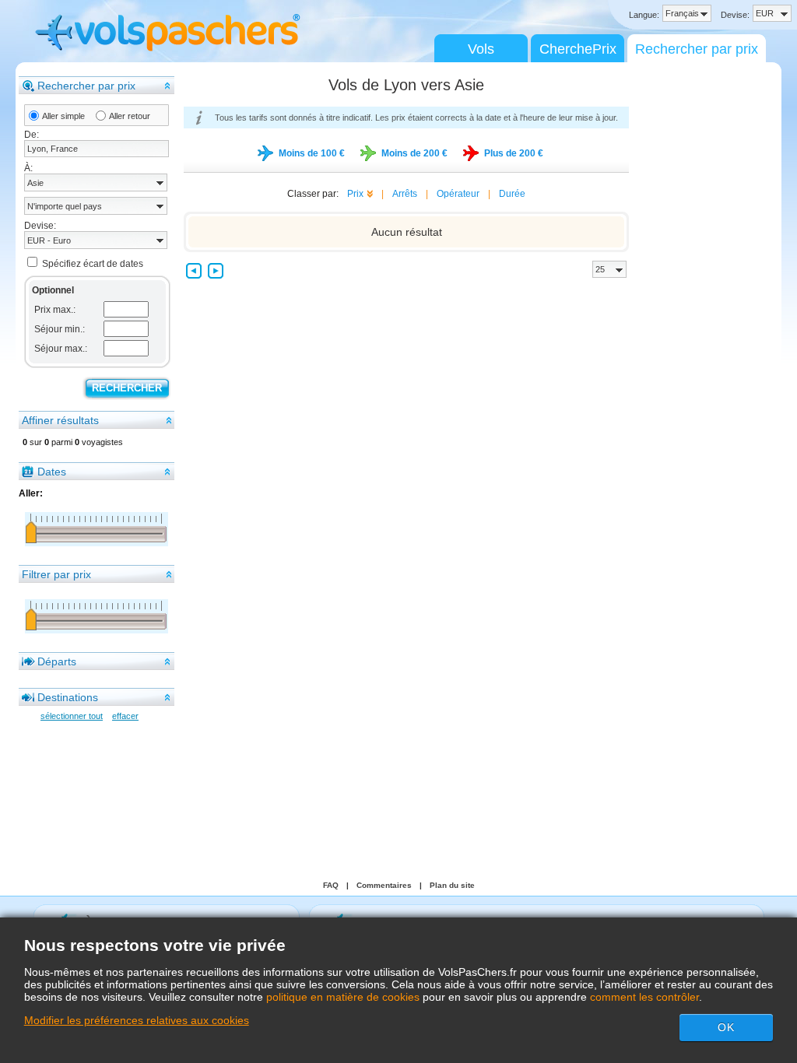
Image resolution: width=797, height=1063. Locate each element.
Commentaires (384, 885)
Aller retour (129, 116)
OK (726, 1027)
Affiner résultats (60, 420)
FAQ (331, 885)
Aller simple (63, 116)
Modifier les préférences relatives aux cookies (136, 1020)
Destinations (67, 697)
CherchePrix (577, 49)
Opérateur (458, 193)
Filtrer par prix (56, 574)
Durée (512, 193)
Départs (56, 661)
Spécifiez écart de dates (92, 263)
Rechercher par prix (696, 49)
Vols (481, 49)
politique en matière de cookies (343, 997)
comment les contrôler (644, 997)
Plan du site (452, 885)
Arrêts (404, 193)
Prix (355, 193)
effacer (125, 716)
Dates (51, 471)
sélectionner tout (71, 716)
